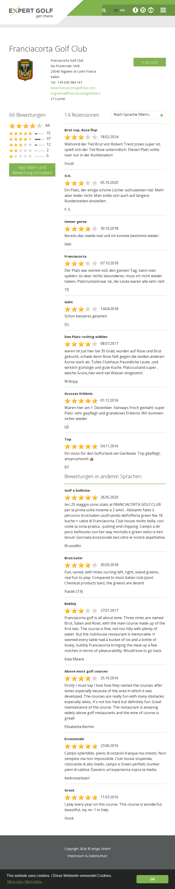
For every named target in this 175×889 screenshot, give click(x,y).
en (122, 10)
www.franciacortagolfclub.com (73, 88)
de (116, 10)
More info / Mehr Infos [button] (24, 882)
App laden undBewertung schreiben (32, 169)
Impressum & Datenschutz (87, 856)
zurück (150, 62)
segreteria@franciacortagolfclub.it (75, 93)
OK (152, 879)
